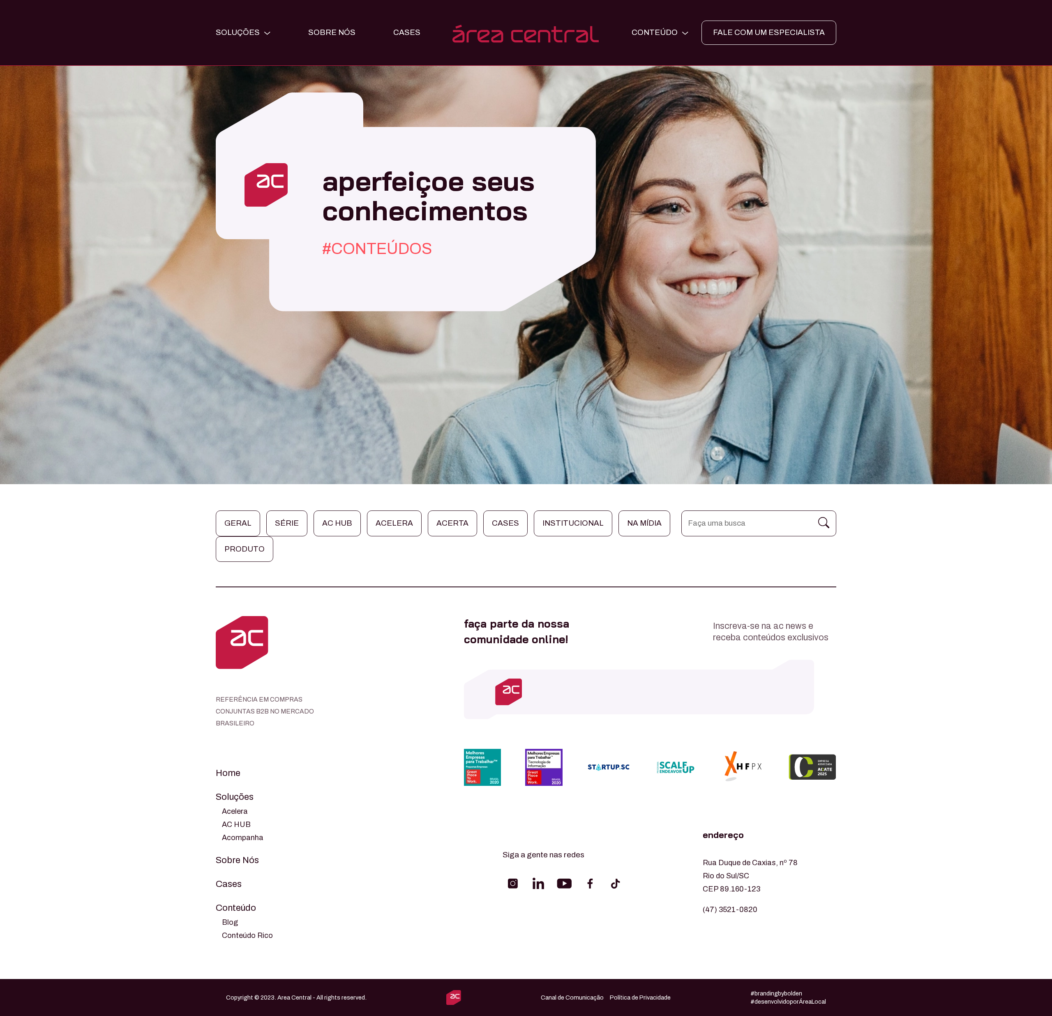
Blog (230, 922)
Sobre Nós (331, 32)
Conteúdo (236, 908)
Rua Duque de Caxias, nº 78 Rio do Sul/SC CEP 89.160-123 (750, 876)
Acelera (394, 523)
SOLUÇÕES (238, 32)
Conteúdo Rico (247, 935)
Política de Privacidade (640, 997)
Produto (244, 549)
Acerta (452, 523)
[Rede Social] (513, 883)
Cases (505, 523)
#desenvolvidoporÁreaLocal (788, 1001)
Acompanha (242, 838)
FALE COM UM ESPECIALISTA (769, 32)
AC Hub (337, 523)
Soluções (235, 797)
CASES (406, 32)
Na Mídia (644, 523)
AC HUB (236, 824)
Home (228, 773)
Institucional (573, 523)
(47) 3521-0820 (730, 909)
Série (287, 523)
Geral (237, 523)
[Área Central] (525, 33)
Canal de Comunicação (572, 997)
